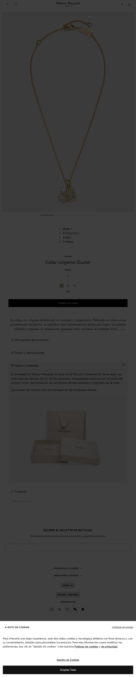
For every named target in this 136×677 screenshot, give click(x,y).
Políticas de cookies (86, 646)
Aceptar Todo (68, 669)
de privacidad (109, 646)
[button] (122, 627)
